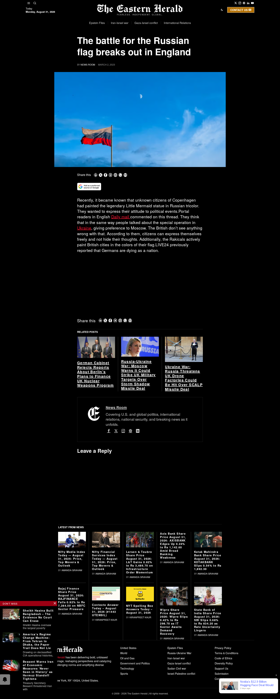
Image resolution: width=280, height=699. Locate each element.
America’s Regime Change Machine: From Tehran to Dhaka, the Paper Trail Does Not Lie (37, 641)
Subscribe (168, 46)
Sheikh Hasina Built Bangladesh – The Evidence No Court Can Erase (38, 615)
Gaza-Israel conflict (179, 663)
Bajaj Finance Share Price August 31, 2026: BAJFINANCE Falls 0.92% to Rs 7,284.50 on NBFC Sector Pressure (71, 599)
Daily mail (120, 216)
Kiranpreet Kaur (106, 619)
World (123, 653)
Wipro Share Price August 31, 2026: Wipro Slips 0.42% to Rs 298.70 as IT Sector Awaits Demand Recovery (174, 621)
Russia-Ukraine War (179, 653)
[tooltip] (236, 3)
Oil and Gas (127, 658)
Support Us (221, 668)
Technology (127, 668)
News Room (88, 64)
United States (128, 648)
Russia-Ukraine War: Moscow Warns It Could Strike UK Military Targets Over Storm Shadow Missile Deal (138, 375)
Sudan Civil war (176, 668)
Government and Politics (135, 663)
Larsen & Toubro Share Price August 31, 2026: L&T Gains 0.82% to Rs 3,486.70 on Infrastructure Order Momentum (139, 562)
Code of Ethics (223, 658)
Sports (124, 673)
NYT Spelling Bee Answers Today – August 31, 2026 (139, 609)
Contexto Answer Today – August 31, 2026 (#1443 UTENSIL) (105, 610)
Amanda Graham (72, 570)
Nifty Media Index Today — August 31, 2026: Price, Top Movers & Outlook (71, 558)
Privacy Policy (223, 648)
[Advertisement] (140, 284)
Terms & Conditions (226, 653)
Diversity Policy (224, 663)
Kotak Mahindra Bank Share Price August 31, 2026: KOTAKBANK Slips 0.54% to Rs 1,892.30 (208, 560)
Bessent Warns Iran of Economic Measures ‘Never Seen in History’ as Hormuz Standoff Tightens (38, 670)
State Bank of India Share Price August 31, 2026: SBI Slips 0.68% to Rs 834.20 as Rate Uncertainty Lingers (207, 620)
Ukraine (84, 228)
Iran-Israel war (176, 658)
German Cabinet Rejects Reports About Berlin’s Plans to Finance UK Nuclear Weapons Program (95, 374)
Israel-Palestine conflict (181, 673)
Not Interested (137, 46)
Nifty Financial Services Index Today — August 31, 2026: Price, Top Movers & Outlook (105, 560)
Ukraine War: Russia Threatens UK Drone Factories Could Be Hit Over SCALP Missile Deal (184, 378)
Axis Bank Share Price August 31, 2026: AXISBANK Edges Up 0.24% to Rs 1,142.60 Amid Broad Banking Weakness (173, 545)
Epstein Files (175, 648)
